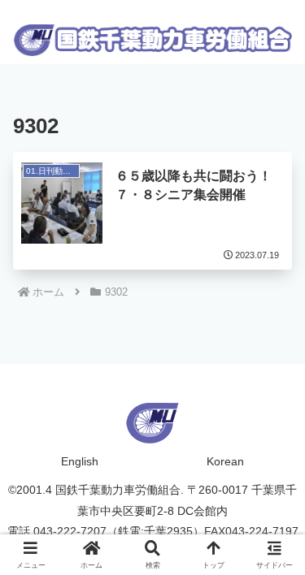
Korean (225, 461)
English (79, 461)
